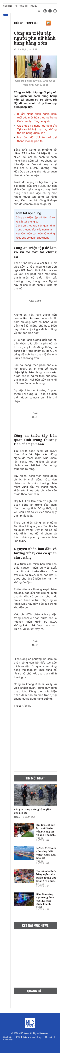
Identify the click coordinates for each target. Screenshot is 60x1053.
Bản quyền (8, 1039)
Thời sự (18, 23)
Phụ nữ (33, 6)
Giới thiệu (7, 6)
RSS (18, 1037)
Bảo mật (48, 1037)
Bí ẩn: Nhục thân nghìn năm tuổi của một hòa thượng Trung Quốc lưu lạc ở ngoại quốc (37, 117)
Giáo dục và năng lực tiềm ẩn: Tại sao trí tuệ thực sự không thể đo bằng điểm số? (37, 129)
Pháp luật (32, 23)
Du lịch (39, 907)
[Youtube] (55, 11)
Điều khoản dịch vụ (32, 1037)
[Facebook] (50, 11)
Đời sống (40, 884)
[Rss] (45, 11)
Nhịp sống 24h (21, 6)
